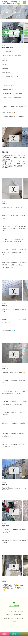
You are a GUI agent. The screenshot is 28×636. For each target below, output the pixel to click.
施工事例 (20, 611)
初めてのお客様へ (18, 614)
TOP (6, 611)
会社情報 (13, 618)
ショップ (14, 621)
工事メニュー (9, 614)
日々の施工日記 (13, 611)
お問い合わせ (20, 618)
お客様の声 (7, 618)
